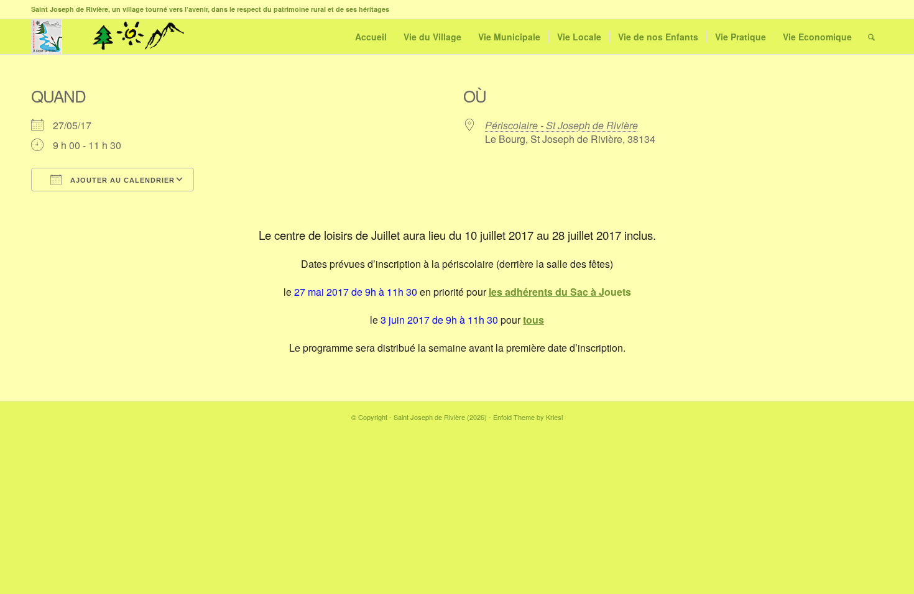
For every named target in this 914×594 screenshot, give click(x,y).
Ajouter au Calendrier (121, 180)
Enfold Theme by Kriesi (528, 417)
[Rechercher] (871, 36)
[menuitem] (371, 36)
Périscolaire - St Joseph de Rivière (561, 125)
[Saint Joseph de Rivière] (46, 36)
